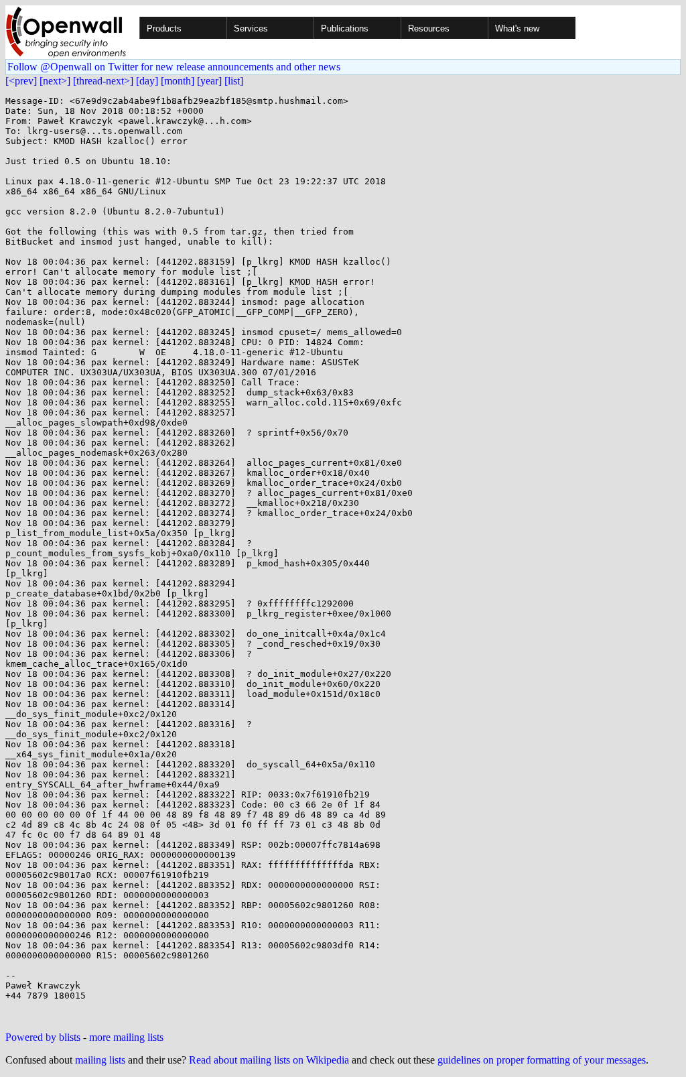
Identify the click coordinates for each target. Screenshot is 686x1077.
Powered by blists (42, 1037)
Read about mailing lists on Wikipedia (269, 1060)
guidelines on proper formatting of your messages (541, 1060)
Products (164, 28)
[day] (147, 80)
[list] (233, 80)
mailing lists (100, 1060)
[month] (177, 80)
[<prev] (21, 80)
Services (251, 28)
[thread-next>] (103, 80)
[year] (209, 80)
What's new (517, 28)
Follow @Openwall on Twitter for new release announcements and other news (173, 66)
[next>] (55, 80)
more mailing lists (126, 1037)
